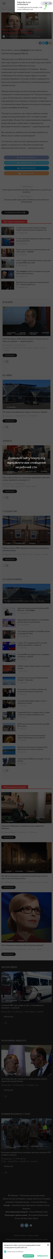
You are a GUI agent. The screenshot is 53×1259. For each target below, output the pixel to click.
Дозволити (28, 1256)
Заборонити (42, 1256)
